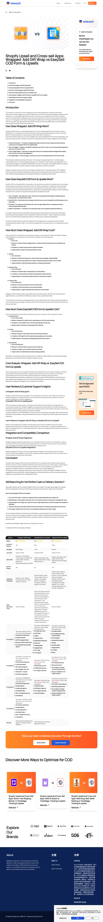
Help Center (56, 865)
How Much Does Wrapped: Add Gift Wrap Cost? (21, 90)
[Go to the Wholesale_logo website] (35, 826)
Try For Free (92, 3)
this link (38, 302)
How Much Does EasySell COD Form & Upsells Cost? (23, 92)
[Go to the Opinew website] (48, 826)
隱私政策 (77, 898)
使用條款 (77, 861)
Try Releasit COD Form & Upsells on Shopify (18, 528)
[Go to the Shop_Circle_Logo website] (75, 826)
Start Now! (86, 59)
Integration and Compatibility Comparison (20, 100)
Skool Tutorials (57, 869)
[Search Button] (84, 3)
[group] (21, 791)
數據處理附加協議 (80, 902)
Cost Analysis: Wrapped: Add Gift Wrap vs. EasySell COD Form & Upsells (28, 95)
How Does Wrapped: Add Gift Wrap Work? (20, 85)
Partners (78, 3)
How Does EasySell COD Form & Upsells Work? (21, 88)
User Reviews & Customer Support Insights (20, 97)
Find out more (86, 413)
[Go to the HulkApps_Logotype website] (35, 835)
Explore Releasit (60, 743)
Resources (68, 3)
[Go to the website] (48, 835)
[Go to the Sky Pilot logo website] (62, 826)
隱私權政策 (74, 914)
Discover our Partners (80, 10)
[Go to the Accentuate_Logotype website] (89, 826)
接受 (78, 918)
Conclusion (12, 102)
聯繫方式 (55, 861)
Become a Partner (78, 7)
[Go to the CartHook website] (62, 835)
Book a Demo (41, 743)
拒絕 (92, 918)
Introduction (12, 83)
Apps (58, 3)
